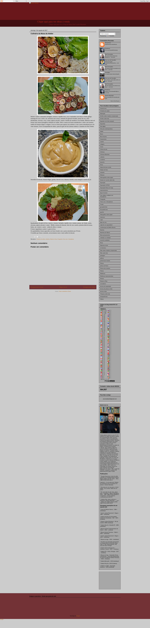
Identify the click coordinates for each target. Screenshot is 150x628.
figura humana (103, 192)
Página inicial (63, 287)
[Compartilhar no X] (37, 237)
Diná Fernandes (109, 54)
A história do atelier (40, 239)
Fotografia (60, 239)
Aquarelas (102, 123)
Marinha (102, 230)
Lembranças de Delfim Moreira (107, 227)
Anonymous (108, 42)
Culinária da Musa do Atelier (42, 34)
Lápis (101, 219)
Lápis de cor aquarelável (106, 225)
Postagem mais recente (37, 287)
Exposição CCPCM (105, 185)
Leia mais (113, 57)
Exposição (102, 182)
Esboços (102, 175)
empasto (102, 172)
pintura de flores (104, 265)
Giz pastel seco (104, 209)
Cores (101, 146)
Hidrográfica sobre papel (106, 214)
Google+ (2, 619)
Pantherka (107, 48)
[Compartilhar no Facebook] (39, 237)
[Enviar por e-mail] (34, 237)
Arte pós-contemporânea (106, 128)
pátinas (102, 258)
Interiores (102, 217)
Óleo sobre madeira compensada (108, 250)
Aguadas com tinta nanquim (107, 121)
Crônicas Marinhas (104, 154)
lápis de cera (103, 222)
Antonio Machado (109, 95)
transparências (104, 296)
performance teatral (105, 260)
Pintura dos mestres (105, 268)
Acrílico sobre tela (104, 118)
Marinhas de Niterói (105, 232)
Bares (101, 134)
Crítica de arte (103, 149)
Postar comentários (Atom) (65, 291)
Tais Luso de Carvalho (110, 60)
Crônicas (102, 152)
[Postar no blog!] (36, 237)
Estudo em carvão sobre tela (107, 180)
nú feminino (103, 248)
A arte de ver (103, 108)
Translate (111, 35)
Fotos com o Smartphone (68, 239)
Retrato (102, 278)
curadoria (102, 159)
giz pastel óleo (103, 207)
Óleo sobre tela (104, 253)
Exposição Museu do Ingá (106, 187)
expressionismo (104, 190)
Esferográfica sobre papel (106, 177)
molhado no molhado (105, 237)
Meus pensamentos (105, 235)
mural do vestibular (105, 240)
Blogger (78, 615)
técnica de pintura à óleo (106, 288)
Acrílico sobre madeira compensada (109, 116)
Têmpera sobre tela (105, 294)
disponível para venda (105, 167)
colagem (102, 144)
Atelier (101, 131)
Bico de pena (103, 136)
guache (102, 212)
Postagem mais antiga (89, 287)
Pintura (102, 263)
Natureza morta (104, 245)
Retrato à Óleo (103, 281)
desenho (102, 162)
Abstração (102, 113)
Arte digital (102, 126)
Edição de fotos (53, 239)
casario (102, 141)
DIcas (101, 164)
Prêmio (102, 271)
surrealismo (103, 283)
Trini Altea (107, 72)
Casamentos (103, 139)
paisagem (102, 255)
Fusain (102, 204)
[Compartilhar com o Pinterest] (40, 237)
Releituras (102, 273)
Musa (101, 242)
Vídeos (102, 299)
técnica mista (103, 291)
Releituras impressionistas (106, 276)
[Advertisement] (108, 580)
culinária (47, 239)
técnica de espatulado (105, 286)
